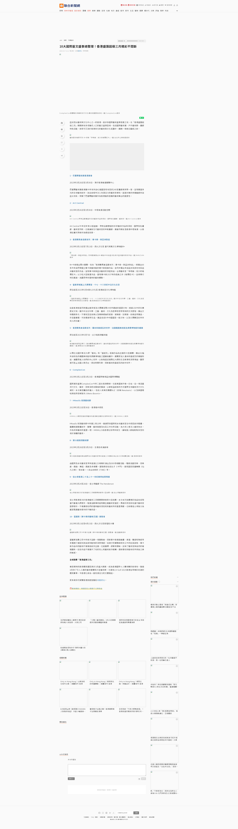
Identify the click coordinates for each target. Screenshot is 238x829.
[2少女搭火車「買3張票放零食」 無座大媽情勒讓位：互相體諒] (164, 700)
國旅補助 (77, 10)
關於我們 (144, 817)
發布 (143, 779)
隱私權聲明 (122, 817)
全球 (103, 10)
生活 (132, 10)
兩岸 (162, 10)
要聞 (84, 10)
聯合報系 (130, 817)
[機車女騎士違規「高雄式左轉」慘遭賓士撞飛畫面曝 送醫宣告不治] (164, 594)
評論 (157, 10)
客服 (96, 817)
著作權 (116, 817)
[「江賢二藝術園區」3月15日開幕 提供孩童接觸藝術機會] (103, 609)
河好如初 (141, 5)
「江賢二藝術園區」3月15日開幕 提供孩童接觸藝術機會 (103, 621)
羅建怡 (80, 51)
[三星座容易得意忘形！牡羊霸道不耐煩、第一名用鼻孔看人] (164, 647)
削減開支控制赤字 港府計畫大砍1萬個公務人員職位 (73, 648)
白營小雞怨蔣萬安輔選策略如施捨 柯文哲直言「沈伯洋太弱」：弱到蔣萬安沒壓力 (164, 765)
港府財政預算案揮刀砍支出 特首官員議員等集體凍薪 (131, 621)
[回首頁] (72, 6)
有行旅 (156, 5)
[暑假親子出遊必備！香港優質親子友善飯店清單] (103, 697)
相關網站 (101, 580)
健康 (141, 10)
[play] (124, 41)
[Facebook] (62, 123)
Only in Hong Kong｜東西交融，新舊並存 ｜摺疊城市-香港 (131, 682)
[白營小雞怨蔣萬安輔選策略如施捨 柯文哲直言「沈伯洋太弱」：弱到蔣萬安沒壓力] (164, 753)
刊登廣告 (86, 817)
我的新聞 (169, 5)
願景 (162, 5)
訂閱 (136, 813)
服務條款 (110, 817)
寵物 (136, 10)
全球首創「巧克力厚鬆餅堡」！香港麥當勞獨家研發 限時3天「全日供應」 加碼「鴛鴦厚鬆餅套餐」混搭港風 (131, 710)
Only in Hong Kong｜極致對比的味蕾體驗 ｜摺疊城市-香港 (102, 682)
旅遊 (65, 40)
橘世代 (146, 10)
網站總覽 (151, 817)
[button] (174, 5)
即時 (61, 10)
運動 (98, 10)
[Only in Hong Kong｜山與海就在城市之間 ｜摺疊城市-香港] (73, 670)
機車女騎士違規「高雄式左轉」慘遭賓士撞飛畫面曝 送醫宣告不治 (164, 605)
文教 (152, 10)
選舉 (89, 10)
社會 (108, 10)
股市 (122, 10)
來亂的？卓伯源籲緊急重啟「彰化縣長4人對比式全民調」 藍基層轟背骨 (164, 685)
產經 (117, 10)
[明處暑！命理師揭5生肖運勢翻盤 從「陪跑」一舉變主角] (164, 620)
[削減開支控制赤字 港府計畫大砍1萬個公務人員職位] (73, 636)
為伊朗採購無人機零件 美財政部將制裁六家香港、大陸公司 (73, 621)
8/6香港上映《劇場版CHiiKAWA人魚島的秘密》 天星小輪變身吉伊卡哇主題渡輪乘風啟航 (73, 710)
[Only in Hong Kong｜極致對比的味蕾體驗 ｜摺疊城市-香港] (103, 670)
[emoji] (139, 778)
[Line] (62, 129)
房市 (127, 10)
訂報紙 (137, 817)
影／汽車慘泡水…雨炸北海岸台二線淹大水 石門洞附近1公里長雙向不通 (164, 792)
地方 (113, 10)
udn (61, 40)
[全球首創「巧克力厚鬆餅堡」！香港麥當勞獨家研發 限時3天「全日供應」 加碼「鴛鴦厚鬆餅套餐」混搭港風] (132, 697)
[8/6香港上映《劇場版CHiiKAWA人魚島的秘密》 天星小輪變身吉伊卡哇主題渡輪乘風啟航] (73, 697)
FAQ (92, 817)
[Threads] (62, 136)
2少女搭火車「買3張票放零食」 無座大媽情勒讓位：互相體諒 (164, 712)
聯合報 (125, 5)
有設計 (149, 5)
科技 (166, 10)
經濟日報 (132, 5)
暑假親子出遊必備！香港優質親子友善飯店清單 (102, 710)
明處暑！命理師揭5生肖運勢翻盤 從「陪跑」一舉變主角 (163, 632)
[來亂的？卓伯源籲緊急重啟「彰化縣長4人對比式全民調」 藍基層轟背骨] (164, 673)
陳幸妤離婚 (68, 10)
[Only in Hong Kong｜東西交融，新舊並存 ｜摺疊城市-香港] (132, 670)
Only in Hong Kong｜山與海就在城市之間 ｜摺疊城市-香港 (72, 682)
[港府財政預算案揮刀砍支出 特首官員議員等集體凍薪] (132, 609)
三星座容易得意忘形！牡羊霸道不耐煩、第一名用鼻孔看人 (164, 659)
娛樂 (94, 10)
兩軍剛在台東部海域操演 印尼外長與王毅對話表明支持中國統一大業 (164, 738)
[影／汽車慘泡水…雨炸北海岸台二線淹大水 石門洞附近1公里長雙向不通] (164, 780)
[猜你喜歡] (177, 581)
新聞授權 (102, 817)
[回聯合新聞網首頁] (61, 6)
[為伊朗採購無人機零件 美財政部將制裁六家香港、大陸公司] (73, 609)
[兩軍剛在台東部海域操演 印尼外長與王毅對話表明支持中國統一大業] (164, 727)
